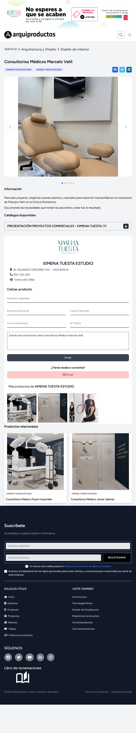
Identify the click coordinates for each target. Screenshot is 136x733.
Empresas (12, 609)
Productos (13, 616)
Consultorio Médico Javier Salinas (92, 499)
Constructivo (79, 596)
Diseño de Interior (75, 49)
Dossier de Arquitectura (85, 609)
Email (69, 374)
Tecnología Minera (82, 603)
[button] (62, 183)
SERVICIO (10, 49)
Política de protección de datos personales (87, 566)
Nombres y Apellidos (18, 298)
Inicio (11, 596)
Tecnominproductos (83, 628)
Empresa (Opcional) (18, 310)
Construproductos (82, 622)
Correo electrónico (17, 323)
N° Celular (75, 323)
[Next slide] (126, 126)
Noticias (12, 622)
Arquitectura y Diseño (38, 49)
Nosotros (12, 603)
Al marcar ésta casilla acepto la (70, 566)
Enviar (68, 357)
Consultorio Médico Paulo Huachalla (29, 499)
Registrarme (117, 557)
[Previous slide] (9, 126)
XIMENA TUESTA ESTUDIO (49, 69)
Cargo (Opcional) (79, 310)
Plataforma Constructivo (85, 616)
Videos (12, 628)
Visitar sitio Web (24, 279)
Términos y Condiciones (97, 692)
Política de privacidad (121, 692)
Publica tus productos (20, 635)
